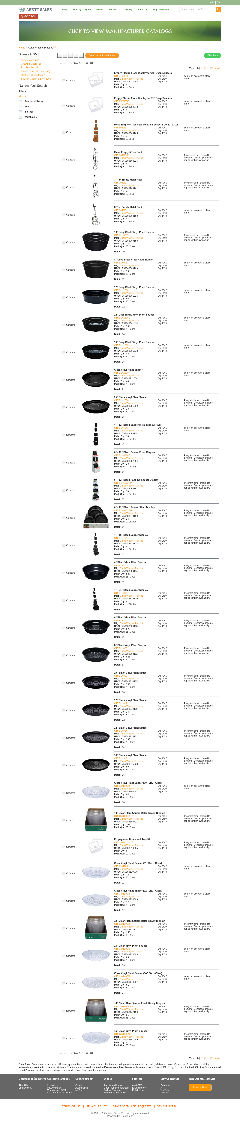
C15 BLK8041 (121, 593)
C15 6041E (120, 127)
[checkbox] (20, 101)
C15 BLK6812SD (123, 510)
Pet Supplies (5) (29, 67)
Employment (25, 1087)
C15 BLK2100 (121, 373)
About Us (23, 1085)
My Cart (79, 1090)
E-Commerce (139, 1087)
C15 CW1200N (122, 893)
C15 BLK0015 (121, 235)
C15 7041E (120, 182)
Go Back (30, 16)
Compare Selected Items (102, 55)
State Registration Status (59, 1092)
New (27, 106)
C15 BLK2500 (121, 400)
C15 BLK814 (120, 731)
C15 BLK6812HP (123, 483)
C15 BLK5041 (121, 428)
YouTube (165, 1090)
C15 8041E (120, 210)
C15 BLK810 (120, 676)
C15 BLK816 (120, 758)
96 (202, 68)
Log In (211, 2)
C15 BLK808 (120, 648)
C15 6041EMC (121, 155)
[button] (218, 9)
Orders (78, 1085)
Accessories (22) (30, 60)
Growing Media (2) (31, 63)
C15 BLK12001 (122, 290)
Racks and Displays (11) (34, 75)
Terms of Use (71, 1106)
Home (22, 47)
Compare (70, 80)
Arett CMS (137, 1085)
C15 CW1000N (122, 786)
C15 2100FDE (121, 76)
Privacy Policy (54, 1087)
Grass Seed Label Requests (132, 1106)
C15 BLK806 (120, 620)
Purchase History (34, 101)
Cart (219, 2)
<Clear (22, 96)
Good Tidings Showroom (116, 1087)
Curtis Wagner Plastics (131, 79)
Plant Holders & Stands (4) (35, 71)
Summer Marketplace (115, 1092)
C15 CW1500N (122, 1034)
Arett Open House (113, 1085)
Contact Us (52, 1085)
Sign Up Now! (200, 1087)
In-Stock (29, 111)
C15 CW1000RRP (123, 816)
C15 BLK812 (120, 703)
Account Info (81, 1087)
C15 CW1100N (122, 866)
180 (207, 68)
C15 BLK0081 (121, 262)
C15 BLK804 (120, 565)
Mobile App (138, 1090)
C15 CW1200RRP (123, 924)
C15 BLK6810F (122, 455)
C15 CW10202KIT (123, 842)
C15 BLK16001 (122, 345)
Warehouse (31, 117)
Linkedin (164, 1092)
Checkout (213, 55)
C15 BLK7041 (121, 538)
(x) (54, 47)
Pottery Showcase (113, 1090)
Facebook (165, 1085)
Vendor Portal (167, 1106)
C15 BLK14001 (122, 317)
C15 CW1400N (122, 976)
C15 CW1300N (122, 949)
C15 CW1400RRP (123, 1006)
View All (215, 68)
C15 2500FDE (121, 101)
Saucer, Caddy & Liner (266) (36, 78)
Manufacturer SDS (56, 1090)
